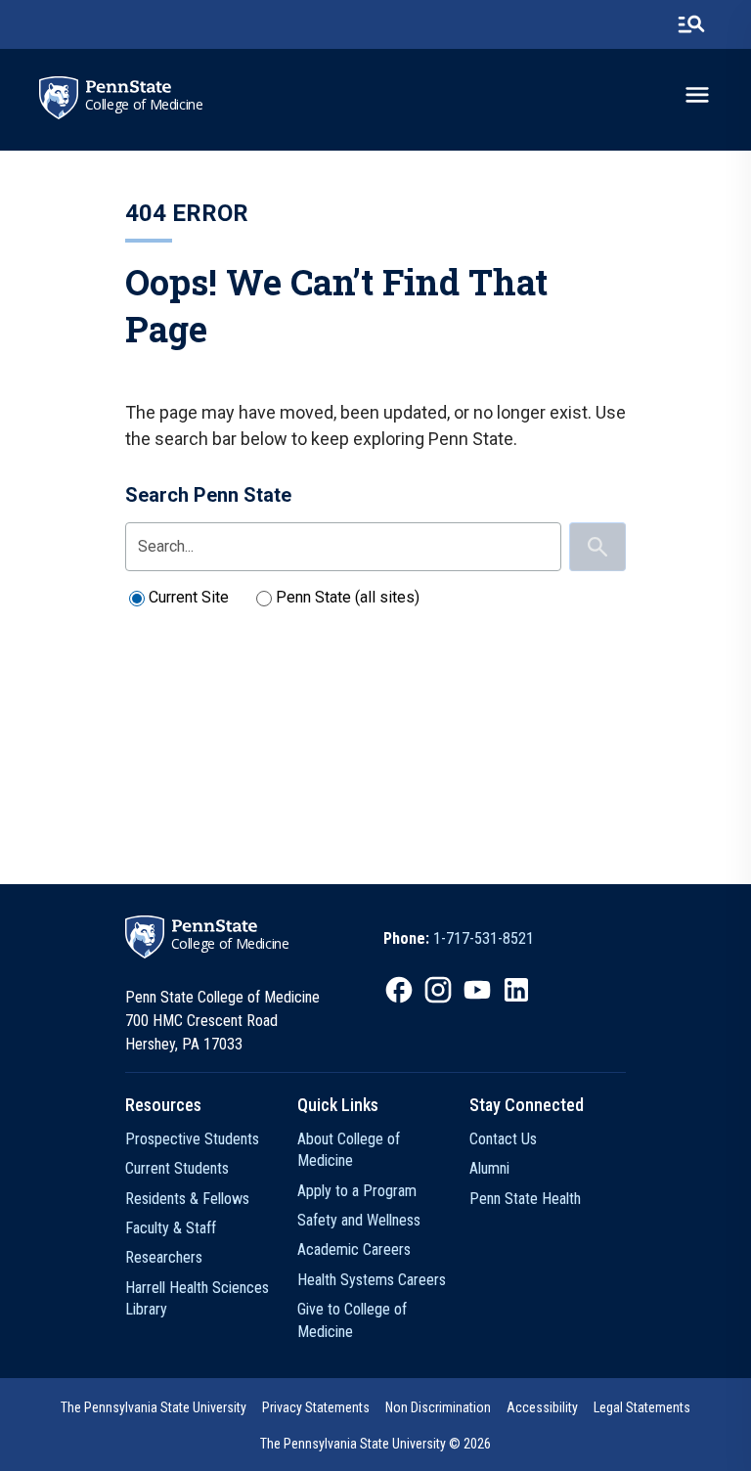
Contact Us (503, 1139)
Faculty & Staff (170, 1228)
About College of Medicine (348, 1150)
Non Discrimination (438, 1407)
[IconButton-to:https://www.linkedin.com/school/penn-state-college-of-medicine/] (516, 989)
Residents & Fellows (187, 1198)
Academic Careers (354, 1249)
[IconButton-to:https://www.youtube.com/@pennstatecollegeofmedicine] (477, 989)
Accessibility (542, 1407)
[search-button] (691, 24)
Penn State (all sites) (348, 597)
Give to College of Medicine (352, 1320)
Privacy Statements (316, 1407)
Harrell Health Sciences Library (197, 1298)
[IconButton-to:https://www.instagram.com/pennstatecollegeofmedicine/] (438, 989)
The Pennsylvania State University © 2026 (375, 1443)
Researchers (163, 1257)
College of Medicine (144, 104)
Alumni (489, 1168)
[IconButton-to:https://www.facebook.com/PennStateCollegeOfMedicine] (399, 989)
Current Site (189, 597)
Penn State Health (525, 1198)
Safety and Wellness (358, 1220)
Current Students (177, 1168)
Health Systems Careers (371, 1279)
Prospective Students (192, 1139)
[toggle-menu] (697, 95)
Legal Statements (642, 1407)
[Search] (597, 546)
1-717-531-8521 (483, 938)
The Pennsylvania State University (153, 1407)
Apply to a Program (357, 1190)
